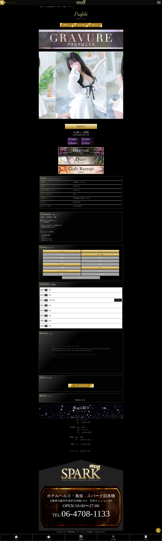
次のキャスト (95, 25)
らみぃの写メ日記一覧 (81, 385)
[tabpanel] (81, 85)
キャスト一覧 (81, 25)
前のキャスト (67, 25)
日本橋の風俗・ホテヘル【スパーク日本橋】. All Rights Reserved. (86, 532)
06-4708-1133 (81, 513)
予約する (118, 300)
